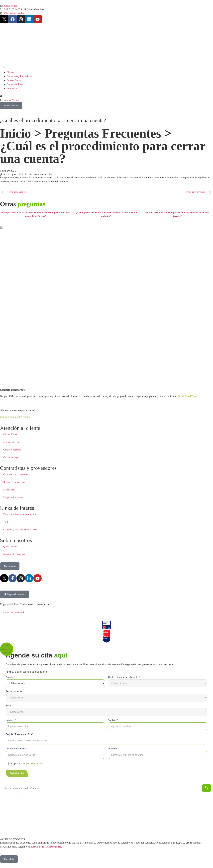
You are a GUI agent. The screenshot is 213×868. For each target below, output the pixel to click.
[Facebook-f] (12, 578)
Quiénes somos (10, 546)
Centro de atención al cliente (124, 677)
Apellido (113, 720)
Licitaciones (9, 489)
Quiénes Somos (43, 809)
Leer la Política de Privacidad (46, 847)
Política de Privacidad (30, 763)
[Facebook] (12, 19)
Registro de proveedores (14, 482)
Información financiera (14, 554)
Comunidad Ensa (58, 809)
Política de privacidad (13, 612)
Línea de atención (11, 442)
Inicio (15, 133)
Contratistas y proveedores (15, 474)
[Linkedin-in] (29, 578)
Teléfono (113, 748)
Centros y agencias (12, 449)
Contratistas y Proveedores (23, 809)
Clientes (7, 809)
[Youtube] (37, 19)
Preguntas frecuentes (13, 497)
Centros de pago (10, 457)
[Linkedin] (29, 19)
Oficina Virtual (10, 434)
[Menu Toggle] (3, 66)
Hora (9, 705)
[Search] (206, 788)
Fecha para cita (15, 691)
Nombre (11, 720)
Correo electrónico (16, 748)
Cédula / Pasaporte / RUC (20, 734)
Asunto (10, 677)
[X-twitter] (4, 19)
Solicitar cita (16, 773)
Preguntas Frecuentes (102, 133)
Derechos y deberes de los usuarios (19, 514)
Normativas (71, 809)
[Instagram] (21, 19)
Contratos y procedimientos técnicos (20, 529)
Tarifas (6, 522)
